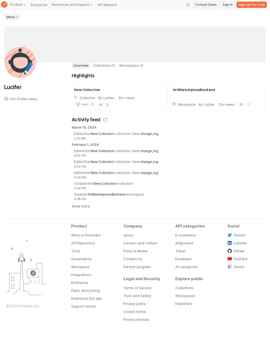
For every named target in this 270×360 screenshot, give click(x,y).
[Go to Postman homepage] (4, 4)
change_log (149, 134)
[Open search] (188, 5)
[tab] (81, 65)
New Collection (102, 134)
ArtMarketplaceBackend (107, 194)
